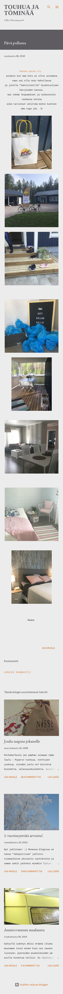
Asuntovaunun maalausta (24, 929)
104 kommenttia (31, 871)
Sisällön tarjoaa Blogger (33, 984)
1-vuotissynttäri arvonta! (23, 835)
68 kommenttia (31, 777)
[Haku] (49, 6)
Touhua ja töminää (21, 10)
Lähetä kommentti (17, 672)
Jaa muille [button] (48, 647)
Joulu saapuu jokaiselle (22, 741)
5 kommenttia (30, 965)
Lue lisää (53, 777)
